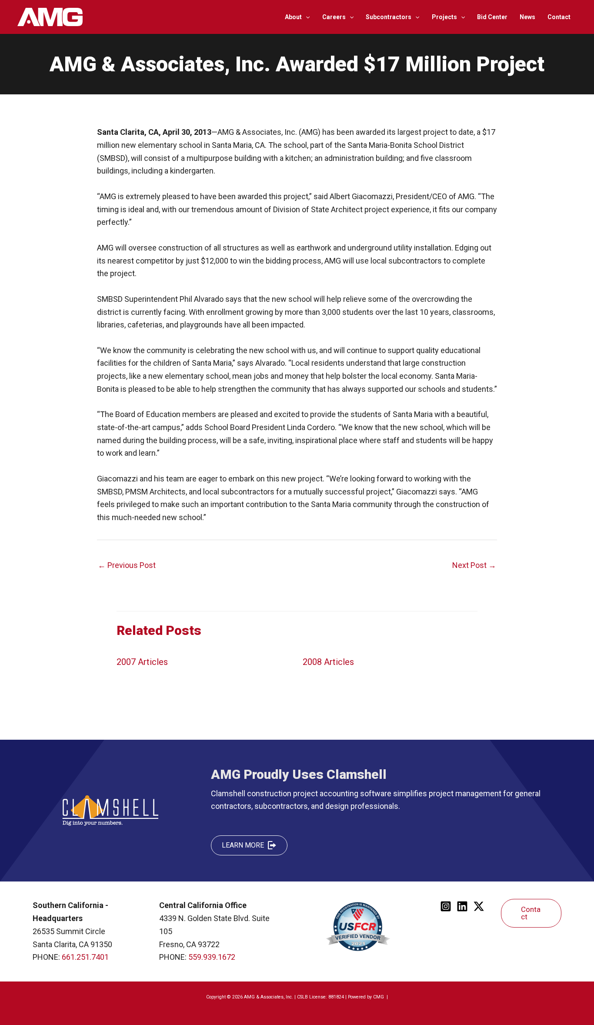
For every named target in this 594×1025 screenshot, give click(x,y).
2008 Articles (328, 662)
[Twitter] (478, 906)
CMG (379, 997)
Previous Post (127, 565)
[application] (306, 17)
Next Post (474, 565)
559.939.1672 (211, 957)
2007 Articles (142, 662)
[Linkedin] (462, 906)
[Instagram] (445, 906)
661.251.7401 (85, 957)
